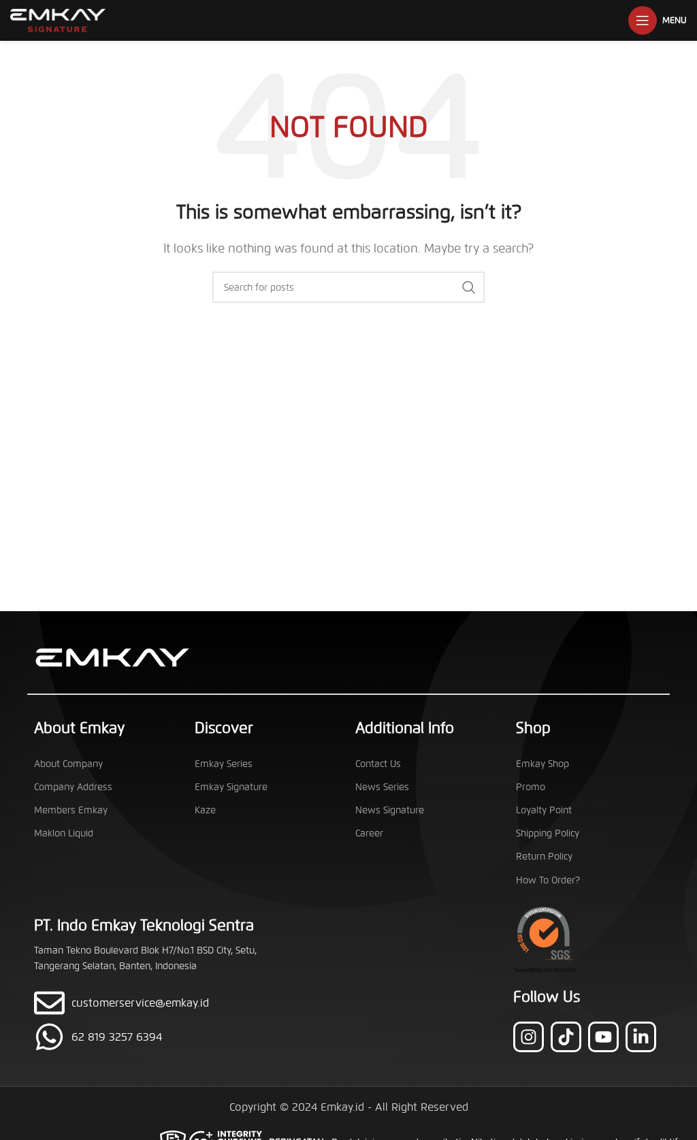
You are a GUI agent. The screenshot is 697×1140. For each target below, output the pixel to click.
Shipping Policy (547, 833)
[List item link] (155, 1037)
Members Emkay (71, 810)
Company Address (73, 787)
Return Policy (544, 856)
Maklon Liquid (63, 833)
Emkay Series (224, 764)
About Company (68, 764)
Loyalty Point (544, 810)
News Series (382, 787)
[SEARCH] (469, 287)
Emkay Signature (231, 787)
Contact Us (378, 764)
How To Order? (548, 880)
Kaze (205, 810)
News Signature (389, 810)
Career (369, 833)
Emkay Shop (542, 764)
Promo (530, 787)
